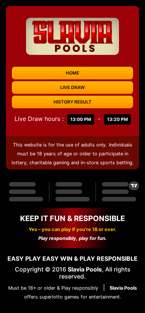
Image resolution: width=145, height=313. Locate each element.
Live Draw (72, 87)
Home (72, 73)
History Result (72, 102)
